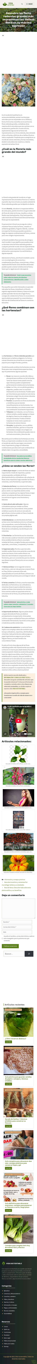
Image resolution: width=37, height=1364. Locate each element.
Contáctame (7, 1332)
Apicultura (7, 1291)
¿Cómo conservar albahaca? (15, 1039)
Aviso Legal (7, 1338)
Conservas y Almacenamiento (13, 1010)
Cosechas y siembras (10, 1296)
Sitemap (6, 1346)
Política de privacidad (10, 1341)
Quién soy (6, 1329)
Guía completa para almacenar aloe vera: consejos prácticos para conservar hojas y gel (18, 1163)
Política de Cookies (9, 1344)
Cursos (6, 1326)
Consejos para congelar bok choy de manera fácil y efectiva (17, 1246)
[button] (22, 4)
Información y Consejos (10, 1305)
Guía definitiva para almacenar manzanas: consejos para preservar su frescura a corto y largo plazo (18, 1205)
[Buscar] (29, 954)
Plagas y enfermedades (10, 1308)
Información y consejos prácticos (14, 880)
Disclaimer (7, 1335)
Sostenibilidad (8, 1313)
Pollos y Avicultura (9, 1299)
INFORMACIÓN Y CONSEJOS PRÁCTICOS (16, 677)
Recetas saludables (9, 1311)
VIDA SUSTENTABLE (19, 689)
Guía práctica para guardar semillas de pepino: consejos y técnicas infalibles (18, 1079)
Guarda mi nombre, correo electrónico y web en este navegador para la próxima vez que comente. (19, 938)
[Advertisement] (18, 55)
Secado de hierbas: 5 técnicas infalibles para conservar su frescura (16, 1121)
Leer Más (8, 1042)
